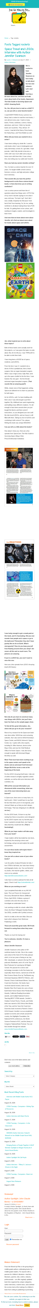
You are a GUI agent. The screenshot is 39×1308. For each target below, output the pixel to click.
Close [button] (27, 1305)
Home (6, 38)
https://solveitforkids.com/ (26, 882)
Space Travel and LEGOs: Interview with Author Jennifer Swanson (19, 52)
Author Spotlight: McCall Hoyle (16, 1157)
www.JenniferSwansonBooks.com (15, 1029)
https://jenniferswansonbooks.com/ (15, 876)
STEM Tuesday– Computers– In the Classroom (17, 1124)
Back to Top (31, 1052)
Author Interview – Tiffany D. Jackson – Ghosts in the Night (18, 1166)
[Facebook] (28, 5)
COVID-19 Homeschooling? (19, 1)
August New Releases (13, 1181)
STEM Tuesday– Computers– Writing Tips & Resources (19, 1108)
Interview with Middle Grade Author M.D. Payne (19, 1098)
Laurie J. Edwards (12, 60)
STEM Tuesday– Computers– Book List (19, 1174)
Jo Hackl (18, 1204)
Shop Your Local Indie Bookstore (15, 1294)
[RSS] (32, 5)
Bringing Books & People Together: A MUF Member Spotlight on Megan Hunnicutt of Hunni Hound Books (19, 1147)
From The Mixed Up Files (19, 16)
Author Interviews (10, 62)
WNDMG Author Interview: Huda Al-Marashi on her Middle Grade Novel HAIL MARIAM (18, 1135)
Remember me (17, 1239)
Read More (19, 1305)
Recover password (12, 1244)
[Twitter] (26, 5)
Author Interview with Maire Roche (17, 1116)
